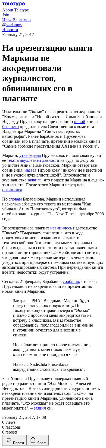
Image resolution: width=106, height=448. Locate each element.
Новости (10, 29)
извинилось (61, 228)
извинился (12, 189)
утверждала (30, 155)
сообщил (71, 281)
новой (79, 121)
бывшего (10, 126)
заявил (40, 408)
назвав (30, 170)
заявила (34, 180)
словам (15, 199)
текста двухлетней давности (33, 160)
